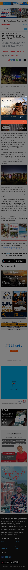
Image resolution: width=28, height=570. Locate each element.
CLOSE (25, 97)
